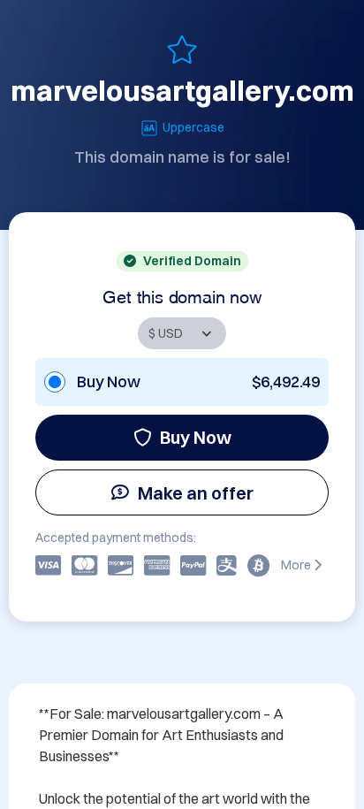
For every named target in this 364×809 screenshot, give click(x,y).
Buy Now (195, 437)
